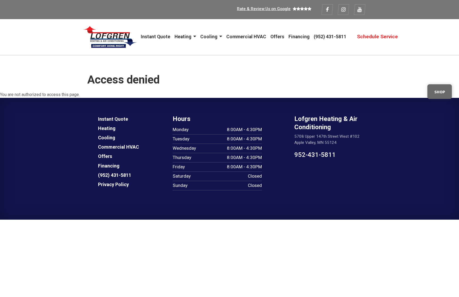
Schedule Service (377, 37)
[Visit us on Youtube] (359, 9)
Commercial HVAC (246, 36)
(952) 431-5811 (330, 36)
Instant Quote (155, 36)
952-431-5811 (315, 154)
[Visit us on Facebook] (327, 9)
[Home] (110, 37)
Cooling (208, 36)
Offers (277, 36)
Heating (183, 36)
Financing (298, 36)
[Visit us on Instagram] (343, 9)
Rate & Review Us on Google (264, 8)
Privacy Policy (113, 184)
